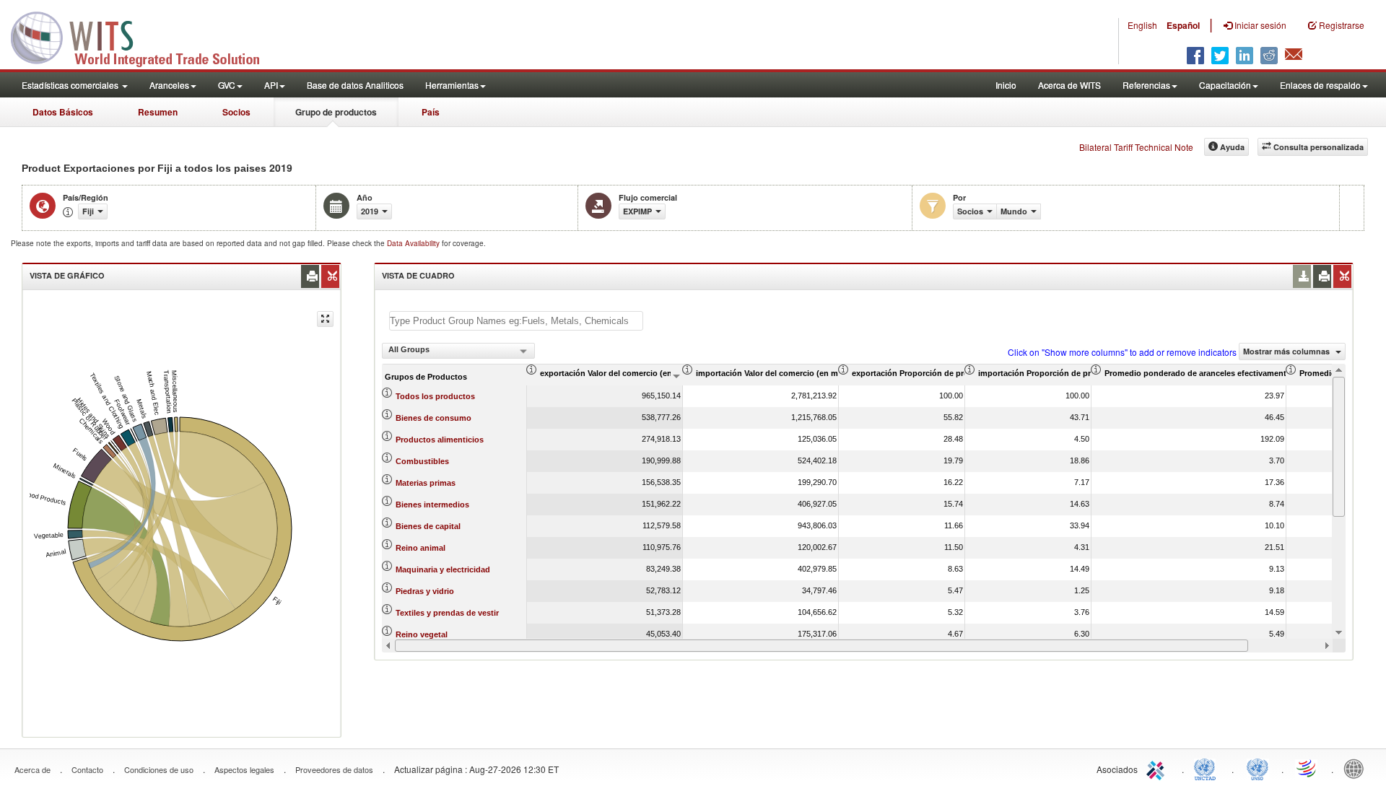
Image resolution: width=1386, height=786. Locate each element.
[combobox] (458, 351)
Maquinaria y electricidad (443, 569)
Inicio (1005, 85)
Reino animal (420, 547)
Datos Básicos (62, 111)
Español (1183, 25)
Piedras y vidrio (425, 591)
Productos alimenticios (440, 439)
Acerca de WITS (1069, 85)
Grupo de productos (336, 111)
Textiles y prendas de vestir (447, 612)
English (1142, 25)
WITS (144, 36)
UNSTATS (1257, 768)
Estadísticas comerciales (71, 85)
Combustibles (422, 461)
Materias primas (426, 483)
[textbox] (516, 321)
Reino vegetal (422, 634)
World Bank (1357, 768)
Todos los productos (435, 396)
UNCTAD (1207, 768)
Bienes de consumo (433, 418)
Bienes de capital (428, 526)
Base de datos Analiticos (355, 85)
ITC (1157, 768)
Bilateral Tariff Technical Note (1136, 147)
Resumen (158, 111)
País (431, 111)
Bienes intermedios (432, 504)
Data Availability (414, 243)
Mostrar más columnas (1287, 351)
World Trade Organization (1307, 768)
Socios (236, 111)
